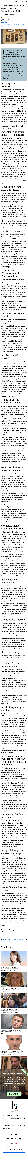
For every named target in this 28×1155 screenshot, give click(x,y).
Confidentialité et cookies (14, 1125)
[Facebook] (20, 1139)
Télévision (5, 26)
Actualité (5, 24)
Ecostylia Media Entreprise (14, 1118)
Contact (6, 1129)
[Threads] (16, 1139)
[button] (1, 1)
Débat (10, 24)
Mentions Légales (10, 1122)
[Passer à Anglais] (22, 1)
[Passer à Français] (12, 1143)
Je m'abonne (14, 1094)
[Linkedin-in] (8, 1139)
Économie (16, 24)
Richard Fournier (12, 54)
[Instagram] (8, 1134)
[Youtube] (16, 1134)
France (22, 24)
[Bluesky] (12, 1139)
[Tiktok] (12, 1134)
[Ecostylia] (14, 1105)
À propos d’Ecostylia (11, 1115)
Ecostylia (14, 1111)
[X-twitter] (20, 1134)
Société (4, 22)
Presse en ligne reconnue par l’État (14, 1152)
